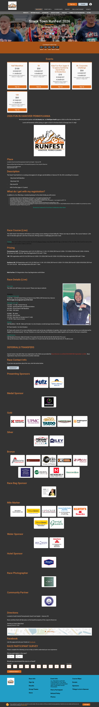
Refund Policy (35, 12)
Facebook (32, 642)
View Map (50, 632)
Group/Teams (55, 12)
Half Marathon (17, 66)
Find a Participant (78, 9)
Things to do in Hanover (76, 12)
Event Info (47, 9)
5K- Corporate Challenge (81, 67)
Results (25, 12)
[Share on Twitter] (48, 34)
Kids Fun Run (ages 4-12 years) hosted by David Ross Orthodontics (60, 69)
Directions (50, 30)
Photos (64, 12)
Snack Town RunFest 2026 (49, 21)
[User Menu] (90, 4)
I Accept (86, 704)
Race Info (39, 9)
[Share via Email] (50, 34)
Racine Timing (42, 242)
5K (39, 66)
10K (17, 95)
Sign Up (72, 4)
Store (89, 12)
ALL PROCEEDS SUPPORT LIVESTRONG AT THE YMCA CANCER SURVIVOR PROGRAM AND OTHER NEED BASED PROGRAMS (59, 684)
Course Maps (58, 9)
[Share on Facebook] (45, 34)
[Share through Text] (53, 34)
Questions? (13, 368)
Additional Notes (13, 671)
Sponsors (45, 12)
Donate (83, 4)
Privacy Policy (24, 705)
